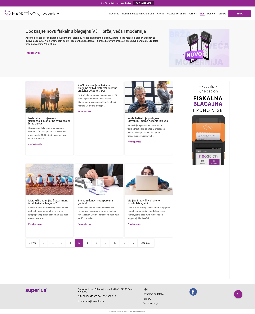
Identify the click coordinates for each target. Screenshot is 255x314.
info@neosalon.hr (95, 301)
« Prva (32, 243)
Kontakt (147, 298)
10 (115, 243)
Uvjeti (145, 289)
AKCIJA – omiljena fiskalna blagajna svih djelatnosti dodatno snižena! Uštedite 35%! (97, 88)
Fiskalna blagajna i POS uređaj (138, 14)
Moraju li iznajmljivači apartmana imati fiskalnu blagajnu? (48, 202)
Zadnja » (146, 243)
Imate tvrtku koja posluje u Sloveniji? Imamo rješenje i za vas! (148, 119)
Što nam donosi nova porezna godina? (95, 202)
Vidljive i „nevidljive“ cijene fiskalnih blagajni (144, 202)
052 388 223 (109, 296)
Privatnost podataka (153, 294)
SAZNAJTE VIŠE (143, 3)
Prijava (239, 13)
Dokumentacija (150, 303)
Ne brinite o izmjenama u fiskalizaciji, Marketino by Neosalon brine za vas (49, 121)
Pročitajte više (33, 52)
